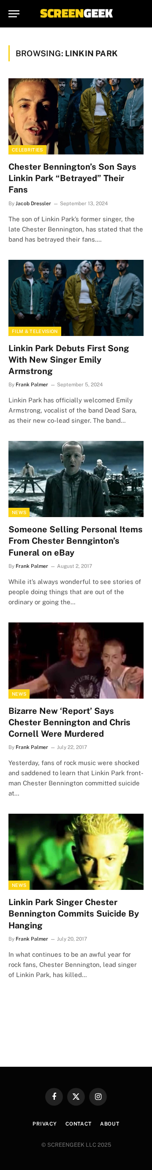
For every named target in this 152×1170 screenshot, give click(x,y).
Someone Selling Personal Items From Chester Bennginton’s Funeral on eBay (75, 540)
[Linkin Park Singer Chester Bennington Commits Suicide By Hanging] (76, 852)
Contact (78, 1124)
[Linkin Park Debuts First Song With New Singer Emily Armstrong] (76, 298)
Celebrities (27, 149)
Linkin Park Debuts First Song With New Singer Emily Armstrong (68, 359)
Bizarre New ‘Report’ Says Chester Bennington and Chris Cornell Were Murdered (69, 722)
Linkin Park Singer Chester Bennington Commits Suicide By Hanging (73, 913)
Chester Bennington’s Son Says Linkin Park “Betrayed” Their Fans (72, 178)
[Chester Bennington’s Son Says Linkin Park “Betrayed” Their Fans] (76, 116)
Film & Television (35, 331)
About (109, 1124)
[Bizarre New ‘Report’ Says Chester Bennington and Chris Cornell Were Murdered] (76, 660)
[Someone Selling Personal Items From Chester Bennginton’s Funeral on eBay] (76, 479)
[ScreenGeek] (76, 14)
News (19, 512)
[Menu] (13, 13)
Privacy (45, 1124)
